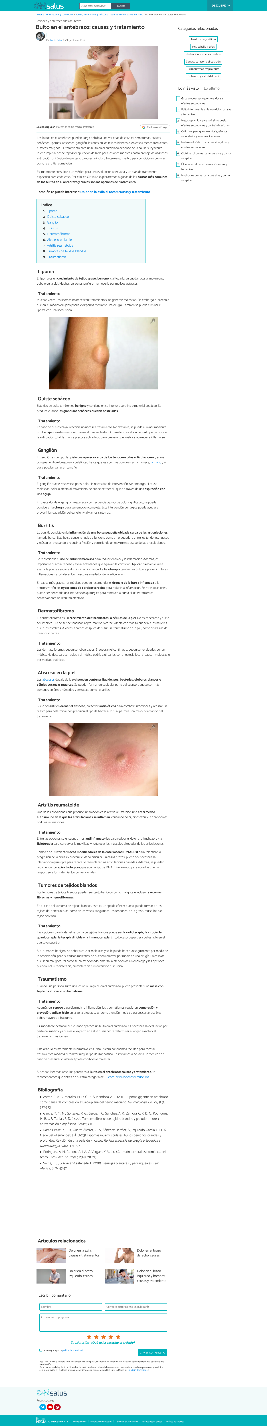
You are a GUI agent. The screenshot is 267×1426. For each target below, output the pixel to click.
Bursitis (52, 228)
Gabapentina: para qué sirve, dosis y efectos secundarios (202, 101)
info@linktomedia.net (138, 1370)
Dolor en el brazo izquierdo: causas (81, 1274)
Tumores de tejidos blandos (66, 251)
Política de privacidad (152, 1421)
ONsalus (40, 15)
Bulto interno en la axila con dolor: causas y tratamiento (206, 112)
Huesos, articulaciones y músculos (92, 15)
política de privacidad (72, 1350)
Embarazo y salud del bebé (203, 76)
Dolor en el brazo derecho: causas (149, 1253)
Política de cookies (175, 1421)
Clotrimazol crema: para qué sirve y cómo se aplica (206, 156)
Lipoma (52, 211)
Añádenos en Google (157, 127)
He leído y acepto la (63, 1350)
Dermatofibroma (58, 234)
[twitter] (42, 1407)
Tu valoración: (79, 1343)
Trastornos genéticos (203, 39)
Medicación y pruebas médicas (203, 54)
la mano (156, 462)
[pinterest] (57, 1407)
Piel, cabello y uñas (203, 46)
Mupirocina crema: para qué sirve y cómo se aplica (205, 178)
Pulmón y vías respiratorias (203, 69)
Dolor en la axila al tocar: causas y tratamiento (115, 192)
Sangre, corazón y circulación (203, 61)
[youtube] (50, 1407)
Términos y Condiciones (126, 1421)
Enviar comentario (152, 1352)
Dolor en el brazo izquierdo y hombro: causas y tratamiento (151, 1276)
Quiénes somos (79, 1421)
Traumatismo (56, 257)
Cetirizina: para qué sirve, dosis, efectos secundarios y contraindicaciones (204, 134)
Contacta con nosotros (101, 1421)
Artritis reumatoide (60, 245)
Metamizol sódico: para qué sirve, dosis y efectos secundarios (205, 145)
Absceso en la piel (59, 240)
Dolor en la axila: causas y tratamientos (84, 1253)
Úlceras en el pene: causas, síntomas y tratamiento (204, 167)
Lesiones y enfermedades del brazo (126, 15)
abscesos (48, 679)
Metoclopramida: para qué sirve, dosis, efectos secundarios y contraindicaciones (205, 123)
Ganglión (53, 222)
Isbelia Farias (56, 40)
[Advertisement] (103, 1204)
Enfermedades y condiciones (59, 15)
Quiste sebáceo (58, 217)
